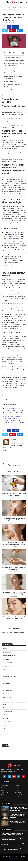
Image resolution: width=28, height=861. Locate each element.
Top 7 (4, 725)
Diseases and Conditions (9, 676)
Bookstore (4, 799)
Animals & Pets (7, 652)
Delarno (13, 440)
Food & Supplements (8, 687)
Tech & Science (7, 721)
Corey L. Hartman (8, 236)
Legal (4, 704)
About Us (17, 787)
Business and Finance (8, 666)
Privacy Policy (18, 790)
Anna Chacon (7, 256)
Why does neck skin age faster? (14, 60)
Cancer (4, 669)
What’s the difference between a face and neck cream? (14, 64)
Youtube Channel (19, 792)
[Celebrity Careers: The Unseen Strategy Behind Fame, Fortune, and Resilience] (5, 816)
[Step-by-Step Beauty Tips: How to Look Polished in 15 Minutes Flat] (14, 606)
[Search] (26, 2)
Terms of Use (4, 794)
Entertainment (6, 683)
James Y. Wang (7, 250)
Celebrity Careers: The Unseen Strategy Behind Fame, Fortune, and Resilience (17, 816)
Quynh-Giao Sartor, (9, 245)
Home (3, 7)
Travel (4, 728)
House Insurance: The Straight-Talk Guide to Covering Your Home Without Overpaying (18, 809)
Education (5, 680)
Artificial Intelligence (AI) (9, 655)
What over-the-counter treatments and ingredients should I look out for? (14, 71)
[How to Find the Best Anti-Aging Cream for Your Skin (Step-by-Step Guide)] (14, 582)
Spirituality (5, 718)
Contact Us (17, 785)
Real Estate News (7, 711)
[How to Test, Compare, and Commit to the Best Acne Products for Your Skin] (14, 483)
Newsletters (4, 796)
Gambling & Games (8, 690)
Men (4, 707)
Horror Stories (7, 697)
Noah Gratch (7, 241)
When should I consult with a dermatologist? (13, 77)
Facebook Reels (19, 794)
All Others (5, 648)
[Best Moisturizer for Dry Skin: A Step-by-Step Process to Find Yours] (14, 508)
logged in (11, 632)
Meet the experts (11, 81)
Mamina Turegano (8, 232)
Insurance (5, 700)
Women (5, 735)
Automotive (6, 659)
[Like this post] (9, 27)
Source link (4, 399)
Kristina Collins (7, 260)
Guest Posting (4, 785)
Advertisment (4, 787)
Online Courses (18, 796)
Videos (4, 732)
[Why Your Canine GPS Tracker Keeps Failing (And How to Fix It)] (5, 823)
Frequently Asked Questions (13, 57)
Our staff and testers (12, 90)
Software (5, 714)
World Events (6, 739)
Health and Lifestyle (8, 694)
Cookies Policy (4, 792)
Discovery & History (8, 673)
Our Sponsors (4, 790)
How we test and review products (12, 85)
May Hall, (6, 265)
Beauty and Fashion (12, 7)
